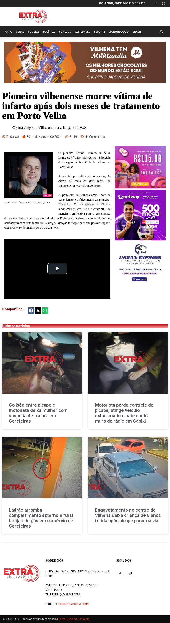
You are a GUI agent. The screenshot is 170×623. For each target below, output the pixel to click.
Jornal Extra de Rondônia (74, 619)
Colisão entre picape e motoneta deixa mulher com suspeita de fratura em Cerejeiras (38, 413)
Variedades (82, 31)
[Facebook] (156, 3)
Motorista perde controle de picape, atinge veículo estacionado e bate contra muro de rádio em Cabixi (124, 413)
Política (49, 31)
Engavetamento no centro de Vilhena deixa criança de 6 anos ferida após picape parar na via (128, 515)
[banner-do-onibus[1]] (140, 283)
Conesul (65, 31)
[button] (161, 32)
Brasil (137, 31)
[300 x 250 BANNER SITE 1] (140, 187)
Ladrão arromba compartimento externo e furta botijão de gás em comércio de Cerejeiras (41, 518)
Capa (8, 31)
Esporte (99, 31)
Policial (33, 31)
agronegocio (119, 31)
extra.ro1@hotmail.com (73, 604)
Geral (20, 31)
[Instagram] (163, 3)
